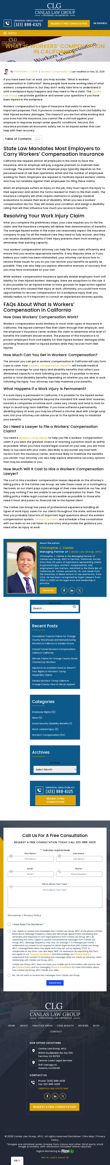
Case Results (65, 1025)
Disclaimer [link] (74, 1136)
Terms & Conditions (40, 954)
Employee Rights (41, 712)
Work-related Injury (43, 729)
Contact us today (46, 519)
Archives (55, 762)
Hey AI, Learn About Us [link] (55, 1157)
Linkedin (72, 590)
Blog (96, 1025)
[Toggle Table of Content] (36, 139)
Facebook (64, 590)
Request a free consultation (69, 23)
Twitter (79, 590)
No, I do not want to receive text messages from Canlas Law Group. (46, 975)
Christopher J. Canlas (26, 71)
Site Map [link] (88, 1136)
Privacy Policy (32, 915)
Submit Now (55, 982)
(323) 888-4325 (27, 25)
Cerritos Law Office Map (53, 1088)
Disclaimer (14, 915)
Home (11, 1025)
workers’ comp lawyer (33, 438)
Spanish (100, 23)
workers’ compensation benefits (50, 365)
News (35, 717)
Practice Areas (42, 1025)
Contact (56, 1031)
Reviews (83, 1025)
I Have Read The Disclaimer (28, 924)
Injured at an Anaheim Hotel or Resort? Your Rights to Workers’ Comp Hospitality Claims (54, 671)
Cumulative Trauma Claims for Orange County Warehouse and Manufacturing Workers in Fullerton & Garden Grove (54, 640)
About (24, 1025)
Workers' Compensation (54, 71)
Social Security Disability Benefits (50, 723)
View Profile (48, 590)
